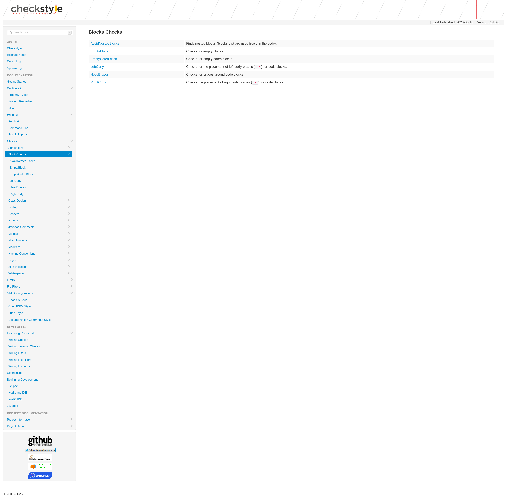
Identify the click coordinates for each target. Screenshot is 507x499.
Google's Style (17, 299)
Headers (13, 214)
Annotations (16, 147)
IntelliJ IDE (15, 399)
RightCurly (16, 194)
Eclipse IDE (16, 386)
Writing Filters (17, 353)
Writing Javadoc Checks (24, 346)
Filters (11, 279)
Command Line (18, 128)
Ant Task (14, 121)
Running (12, 114)
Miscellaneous (17, 240)
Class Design (17, 200)
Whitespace (16, 273)
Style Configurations (20, 293)
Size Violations (17, 266)
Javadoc (12, 405)
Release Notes (16, 54)
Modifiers (14, 247)
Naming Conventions (21, 253)
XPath (12, 108)
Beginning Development (22, 379)
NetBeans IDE (17, 392)
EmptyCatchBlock (21, 174)
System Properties (20, 101)
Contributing (14, 372)
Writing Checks (18, 339)
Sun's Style (15, 313)
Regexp (13, 260)
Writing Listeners (19, 366)
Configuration (15, 88)
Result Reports (18, 134)
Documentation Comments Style (29, 319)
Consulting (14, 61)
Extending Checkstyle (21, 333)
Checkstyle (14, 48)
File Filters (13, 286)
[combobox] (40, 32)
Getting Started (16, 81)
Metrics (13, 233)
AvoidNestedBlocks (22, 161)
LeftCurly (15, 180)
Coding (12, 207)
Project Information (19, 419)
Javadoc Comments (21, 227)
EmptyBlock (18, 167)
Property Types (18, 94)
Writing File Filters (19, 359)
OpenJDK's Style (19, 306)
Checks (12, 141)
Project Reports (17, 426)
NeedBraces (18, 187)
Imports (13, 220)
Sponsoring (14, 68)
